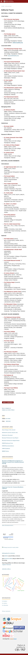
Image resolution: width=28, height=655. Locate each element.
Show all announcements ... (8, 525)
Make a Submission (8, 402)
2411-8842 (8, 418)
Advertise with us (6, 569)
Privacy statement (6, 611)
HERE (6, 556)
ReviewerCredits (8, 558)
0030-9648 (8, 421)
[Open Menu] (1, 1)
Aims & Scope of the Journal (8, 429)
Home (2, 6)
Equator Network (6, 564)
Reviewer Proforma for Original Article (10, 440)
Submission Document (7, 435)
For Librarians (5, 605)
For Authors (4, 603)
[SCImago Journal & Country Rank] (10, 547)
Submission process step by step (10, 432)
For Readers (4, 601)
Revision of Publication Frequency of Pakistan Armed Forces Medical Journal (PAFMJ (13, 462)
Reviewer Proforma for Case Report (10, 437)
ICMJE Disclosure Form (7, 443)
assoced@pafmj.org (13, 55)
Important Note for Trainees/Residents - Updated (13, 487)
